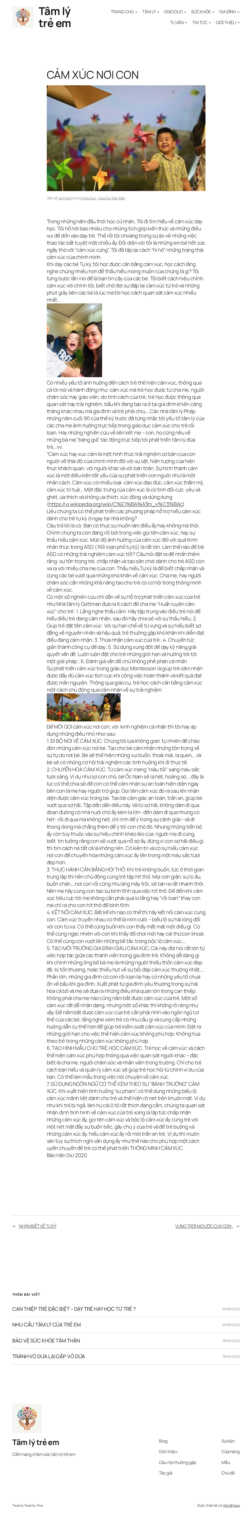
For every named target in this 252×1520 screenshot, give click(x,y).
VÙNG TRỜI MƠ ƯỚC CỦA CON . (204, 1226)
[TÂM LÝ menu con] (158, 11)
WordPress (231, 1505)
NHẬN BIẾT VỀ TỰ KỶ (37, 1226)
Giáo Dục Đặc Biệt (111, 198)
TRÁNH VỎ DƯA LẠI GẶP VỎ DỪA (48, 1356)
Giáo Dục (89, 198)
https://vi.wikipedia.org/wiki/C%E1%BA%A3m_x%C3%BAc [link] (115, 504)
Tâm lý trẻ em (55, 16)
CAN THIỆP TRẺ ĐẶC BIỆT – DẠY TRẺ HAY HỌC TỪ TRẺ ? (74, 1309)
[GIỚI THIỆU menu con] (238, 22)
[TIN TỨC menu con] (210, 22)
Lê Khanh (66, 198)
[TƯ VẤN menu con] (186, 22)
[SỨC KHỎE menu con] (213, 11)
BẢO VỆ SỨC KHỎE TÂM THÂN (46, 1340)
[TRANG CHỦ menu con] (136, 11)
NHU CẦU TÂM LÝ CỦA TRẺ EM (46, 1324)
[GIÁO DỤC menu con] (185, 11)
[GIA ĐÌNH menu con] (238, 11)
